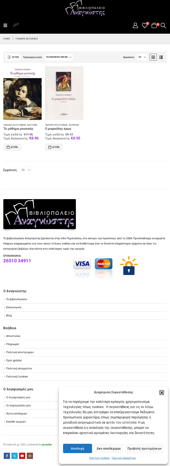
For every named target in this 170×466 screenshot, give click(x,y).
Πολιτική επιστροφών (20, 352)
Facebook (7, 456)
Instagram (30, 456)
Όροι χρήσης (14, 360)
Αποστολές (13, 336)
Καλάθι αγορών (16, 421)
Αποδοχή (77, 448)
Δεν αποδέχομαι (109, 448)
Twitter (14, 456)
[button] (162, 392)
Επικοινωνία (13, 307)
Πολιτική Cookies (99, 458)
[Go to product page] (22, 93)
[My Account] (135, 25)
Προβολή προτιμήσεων (145, 448)
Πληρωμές (12, 344)
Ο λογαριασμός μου (18, 397)
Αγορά (14, 147)
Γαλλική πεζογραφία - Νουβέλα (62, 125)
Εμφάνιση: (129, 57)
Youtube (22, 456)
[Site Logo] (85, 8)
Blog (9, 315)
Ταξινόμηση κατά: (32, 57)
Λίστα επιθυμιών (16, 413)
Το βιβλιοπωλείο (16, 299)
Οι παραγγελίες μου (18, 405)
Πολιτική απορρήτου (124, 458)
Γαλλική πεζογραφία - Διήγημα (20, 125)
